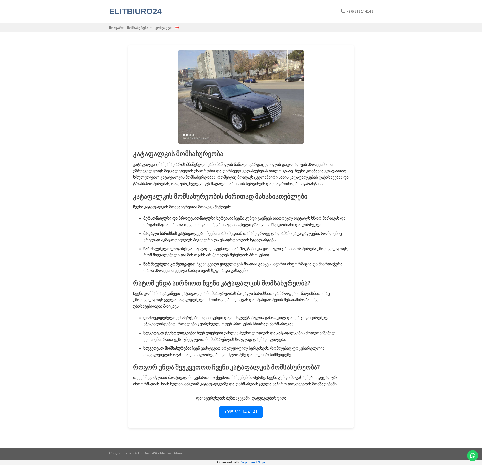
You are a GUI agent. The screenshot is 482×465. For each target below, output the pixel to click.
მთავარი (116, 28)
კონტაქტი (163, 28)
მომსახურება (138, 28)
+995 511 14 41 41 (241, 412)
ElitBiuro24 (134, 11)
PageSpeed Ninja (252, 462)
